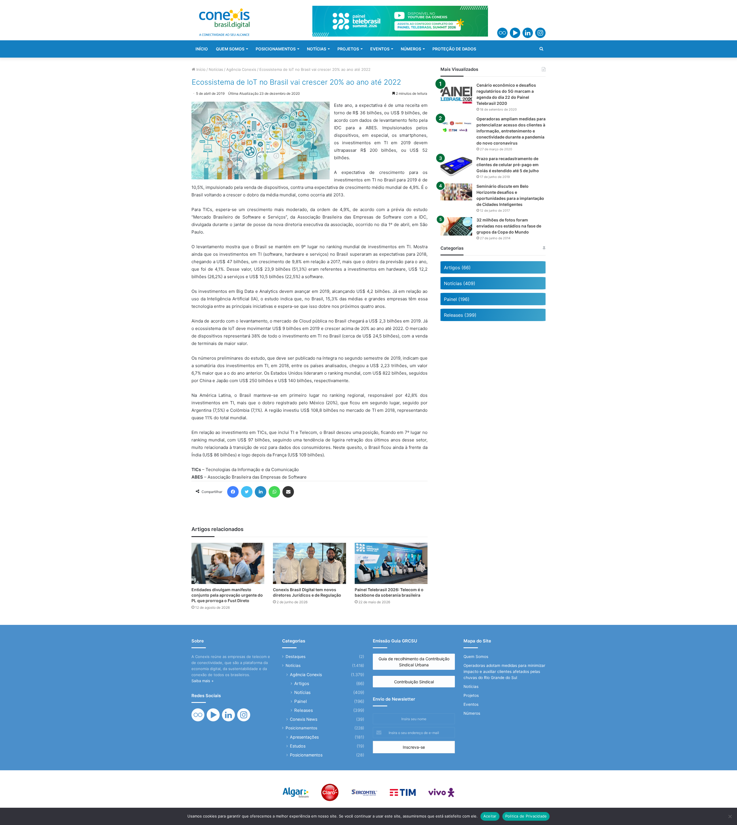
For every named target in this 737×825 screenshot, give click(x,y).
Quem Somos (476, 656)
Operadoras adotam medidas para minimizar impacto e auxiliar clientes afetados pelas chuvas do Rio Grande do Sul (504, 671)
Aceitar (490, 816)
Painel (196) (457, 299)
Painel (300, 701)
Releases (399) (460, 315)
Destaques (295, 656)
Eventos (471, 704)
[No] (730, 816)
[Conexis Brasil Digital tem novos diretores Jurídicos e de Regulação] (309, 563)
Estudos (297, 746)
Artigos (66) (457, 267)
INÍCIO (201, 48)
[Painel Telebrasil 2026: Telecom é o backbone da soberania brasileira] (391, 563)
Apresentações (304, 737)
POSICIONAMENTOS (276, 48)
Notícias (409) (459, 283)
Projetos (471, 695)
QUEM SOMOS (230, 48)
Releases (303, 710)
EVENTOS (380, 48)
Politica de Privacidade (526, 816)
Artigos (301, 683)
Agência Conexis (241, 69)
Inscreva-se (414, 747)
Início (200, 69)
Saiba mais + (202, 680)
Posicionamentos (301, 728)
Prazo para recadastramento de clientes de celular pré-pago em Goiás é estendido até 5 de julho (507, 164)
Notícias (216, 69)
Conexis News (303, 719)
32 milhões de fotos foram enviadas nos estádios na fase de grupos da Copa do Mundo (508, 225)
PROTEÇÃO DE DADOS (454, 48)
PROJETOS (348, 48)
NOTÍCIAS (316, 48)
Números (472, 713)
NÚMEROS (411, 48)
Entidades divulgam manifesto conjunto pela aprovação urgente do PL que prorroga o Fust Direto (227, 595)
